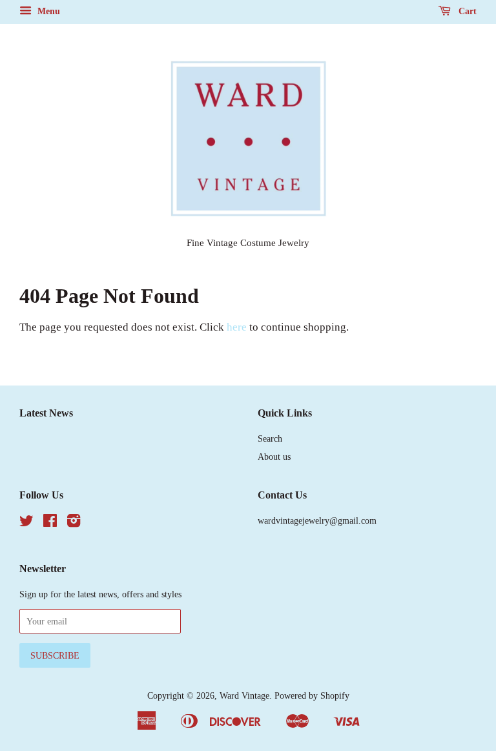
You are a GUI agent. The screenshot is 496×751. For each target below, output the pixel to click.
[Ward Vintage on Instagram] (74, 523)
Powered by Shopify (311, 695)
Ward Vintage (244, 695)
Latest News (46, 412)
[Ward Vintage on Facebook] (50, 523)
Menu (47, 11)
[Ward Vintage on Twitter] (26, 523)
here (237, 327)
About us (274, 456)
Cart (466, 11)
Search (270, 438)
